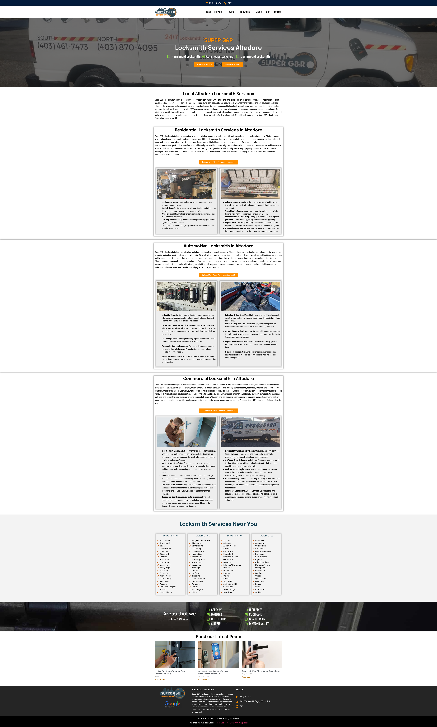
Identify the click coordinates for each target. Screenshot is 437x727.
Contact (277, 12)
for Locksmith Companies (237, 723)
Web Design (221, 723)
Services (218, 12)
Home (208, 12)
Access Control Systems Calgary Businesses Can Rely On (213, 672)
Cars (231, 12)
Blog (268, 12)
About (259, 12)
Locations (245, 12)
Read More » (160, 680)
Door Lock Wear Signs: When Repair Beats (261, 671)
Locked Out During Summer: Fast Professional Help (170, 672)
